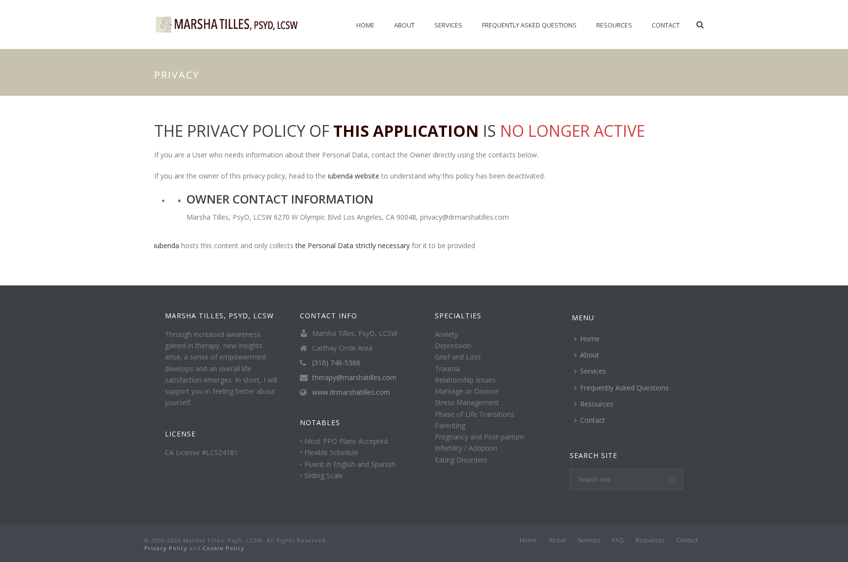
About (404, 25)
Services (448, 25)
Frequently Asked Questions (529, 25)
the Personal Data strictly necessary (352, 245)
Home (365, 25)
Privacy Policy (165, 548)
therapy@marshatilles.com (354, 377)
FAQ (618, 540)
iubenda (166, 245)
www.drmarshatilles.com (351, 392)
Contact (666, 25)
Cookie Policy (223, 548)
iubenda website (353, 175)
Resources (614, 25)
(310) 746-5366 (336, 362)
